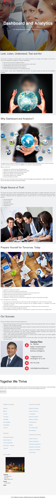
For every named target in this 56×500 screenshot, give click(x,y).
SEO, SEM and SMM (33, 427)
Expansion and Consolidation (34, 449)
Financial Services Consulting (23, 29)
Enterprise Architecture (33, 411)
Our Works (5, 419)
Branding (31, 424)
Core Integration (32, 413)
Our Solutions (6, 425)
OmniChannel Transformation (35, 444)
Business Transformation (34, 441)
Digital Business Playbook (8, 437)
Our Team (5, 413)
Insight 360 (5, 448)
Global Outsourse (32, 452)
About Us (5, 408)
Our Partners (5, 416)
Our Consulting (6, 422)
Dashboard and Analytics (34, 408)
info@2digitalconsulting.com (10, 486)
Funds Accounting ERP (7, 442)
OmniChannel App (32, 422)
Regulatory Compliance (33, 419)
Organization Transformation (34, 446)
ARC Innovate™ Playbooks (8, 445)
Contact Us (3, 391)
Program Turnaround (33, 438)
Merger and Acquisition (33, 416)
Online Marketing (32, 430)
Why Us (5, 411)
